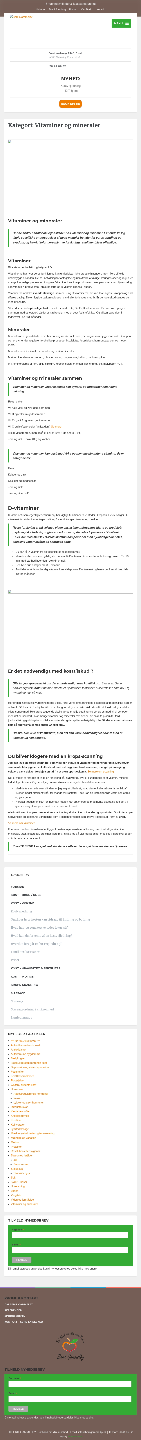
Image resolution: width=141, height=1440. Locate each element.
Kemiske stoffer (20, 1111)
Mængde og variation (23, 1137)
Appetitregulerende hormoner (31, 1093)
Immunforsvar (19, 1106)
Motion (15, 1142)
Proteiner (16, 1146)
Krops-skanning (24, 985)
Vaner (14, 1190)
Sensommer (21, 1164)
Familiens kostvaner (25, 952)
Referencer (13, 1310)
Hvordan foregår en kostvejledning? (36, 944)
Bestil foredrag (57, 9)
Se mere (56, 426)
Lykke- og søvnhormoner (29, 1102)
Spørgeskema (14, 1315)
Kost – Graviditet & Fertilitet (36, 968)
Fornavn (18, 1229)
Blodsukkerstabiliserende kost (29, 1062)
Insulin (17, 1098)
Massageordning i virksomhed (32, 1009)
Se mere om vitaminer (21, 823)
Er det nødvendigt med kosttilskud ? (50, 671)
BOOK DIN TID (70, 103)
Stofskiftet (17, 1168)
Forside (17, 886)
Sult (13, 1177)
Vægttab (16, 1195)
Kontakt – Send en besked (23, 1321)
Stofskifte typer (23, 1173)
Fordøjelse (17, 1080)
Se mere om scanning (100, 771)
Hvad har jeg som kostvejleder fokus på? (39, 927)
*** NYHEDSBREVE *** (25, 1040)
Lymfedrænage (21, 1017)
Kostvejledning (21, 911)
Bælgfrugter (18, 1058)
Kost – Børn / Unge (26, 895)
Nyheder (41, 9)
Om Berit (86, 9)
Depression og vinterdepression (30, 1067)
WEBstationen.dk (75, 1437)
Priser (72, 9)
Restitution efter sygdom (25, 1151)
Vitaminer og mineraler (35, 220)
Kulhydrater (18, 1124)
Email (16, 1244)
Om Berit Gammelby (18, 1304)
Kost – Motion (22, 976)
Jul (15, 1159)
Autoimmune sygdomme (25, 1053)
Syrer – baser (19, 1181)
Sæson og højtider (22, 1155)
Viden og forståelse (22, 1199)
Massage (17, 1001)
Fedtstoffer (17, 1071)
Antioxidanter (18, 1049)
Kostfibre (16, 1120)
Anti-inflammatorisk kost (25, 1045)
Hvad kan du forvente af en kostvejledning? (41, 935)
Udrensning (18, 1186)
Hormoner (17, 1089)
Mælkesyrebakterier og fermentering (32, 1133)
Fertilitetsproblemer (22, 1076)
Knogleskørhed (20, 1115)
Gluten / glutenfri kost (23, 1084)
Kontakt (101, 9)
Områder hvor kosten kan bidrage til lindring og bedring (50, 919)
